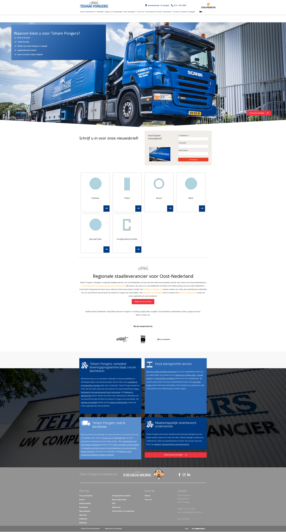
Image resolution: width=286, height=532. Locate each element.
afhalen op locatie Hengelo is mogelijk (32, 46)
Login (186, 528)
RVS (113, 503)
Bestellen (100, 12)
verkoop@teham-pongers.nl (192, 512)
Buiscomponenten (119, 500)
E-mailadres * (184, 135)
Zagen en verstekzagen (114, 12)
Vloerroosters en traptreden (123, 511)
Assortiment (90, 12)
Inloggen (192, 12)
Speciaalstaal (84, 511)
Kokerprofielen (85, 503)
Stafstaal (83, 515)
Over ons (140, 12)
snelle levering (23, 42)
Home (82, 12)
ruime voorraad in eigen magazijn (126, 445)
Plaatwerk (83, 519)
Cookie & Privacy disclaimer (90, 528)
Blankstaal (83, 507)
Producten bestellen (258, 113)
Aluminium (116, 507)
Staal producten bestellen (174, 455)
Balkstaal (83, 523)
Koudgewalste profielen (121, 496)
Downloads (167, 12)
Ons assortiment (85, 496)
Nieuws (147, 496)
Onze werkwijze (129, 12)
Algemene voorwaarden (113, 528)
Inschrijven (193, 159)
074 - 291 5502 (189, 509)
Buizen (82, 500)
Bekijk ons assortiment (143, 302)
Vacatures (184, 12)
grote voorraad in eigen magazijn (30, 54)
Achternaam (183, 150)
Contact (176, 12)
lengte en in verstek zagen (186, 375)
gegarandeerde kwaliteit (26, 50)
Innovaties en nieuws (154, 12)
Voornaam (182, 143)
